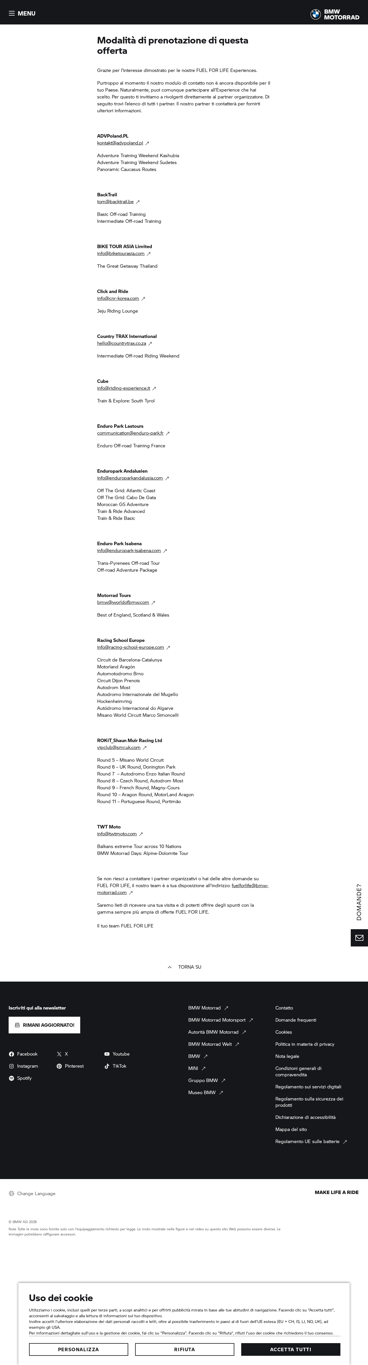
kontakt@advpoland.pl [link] (120, 142)
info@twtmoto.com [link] (117, 833)
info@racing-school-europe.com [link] (130, 647)
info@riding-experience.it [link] (123, 388)
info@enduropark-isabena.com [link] (129, 550)
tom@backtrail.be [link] (115, 201)
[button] (21, 13)
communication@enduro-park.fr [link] (130, 432)
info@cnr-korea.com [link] (118, 298)
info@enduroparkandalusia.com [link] (130, 477)
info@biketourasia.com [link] (121, 253)
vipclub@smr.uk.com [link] (119, 747)
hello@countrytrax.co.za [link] (121, 343)
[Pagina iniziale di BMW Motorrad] (334, 14)
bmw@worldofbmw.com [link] (123, 602)
